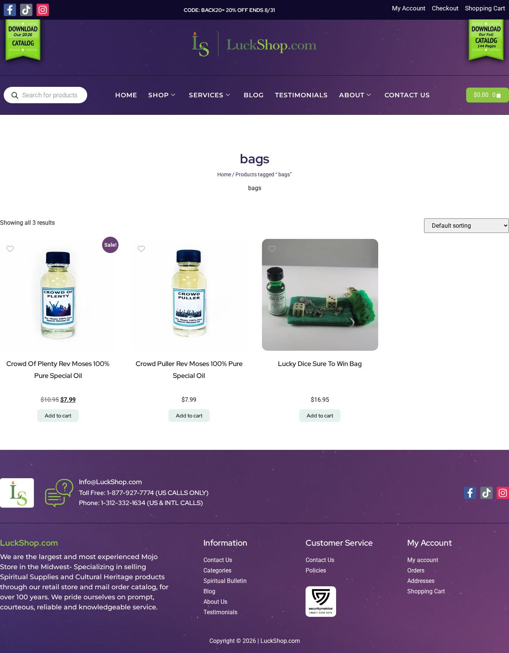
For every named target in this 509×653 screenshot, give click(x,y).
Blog (254, 95)
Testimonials (301, 95)
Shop (158, 95)
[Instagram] (43, 10)
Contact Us (407, 95)
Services (206, 95)
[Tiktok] (26, 10)
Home (126, 95)
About (351, 95)
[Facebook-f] (10, 10)
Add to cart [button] (58, 415)
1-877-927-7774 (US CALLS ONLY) (158, 493)
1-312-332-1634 (124, 503)
